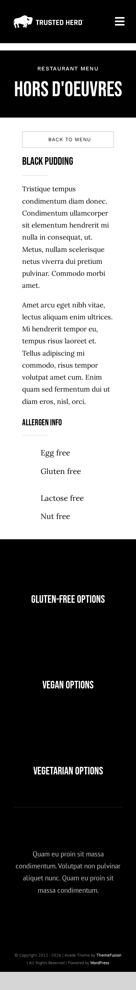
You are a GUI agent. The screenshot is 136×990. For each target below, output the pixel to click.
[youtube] (88, 917)
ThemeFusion (108, 955)
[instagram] (68, 917)
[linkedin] (108, 917)
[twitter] (48, 917)
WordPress (99, 962)
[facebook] (28, 917)
